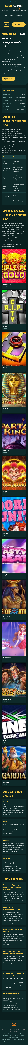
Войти (6, 24)
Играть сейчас (8, 79)
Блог (6, 15)
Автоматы (16, 10)
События (12, 15)
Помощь (23, 10)
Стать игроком (19, 24)
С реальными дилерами (18, 20)
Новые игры (6, 20)
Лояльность (19, 15)
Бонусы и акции (6, 10)
